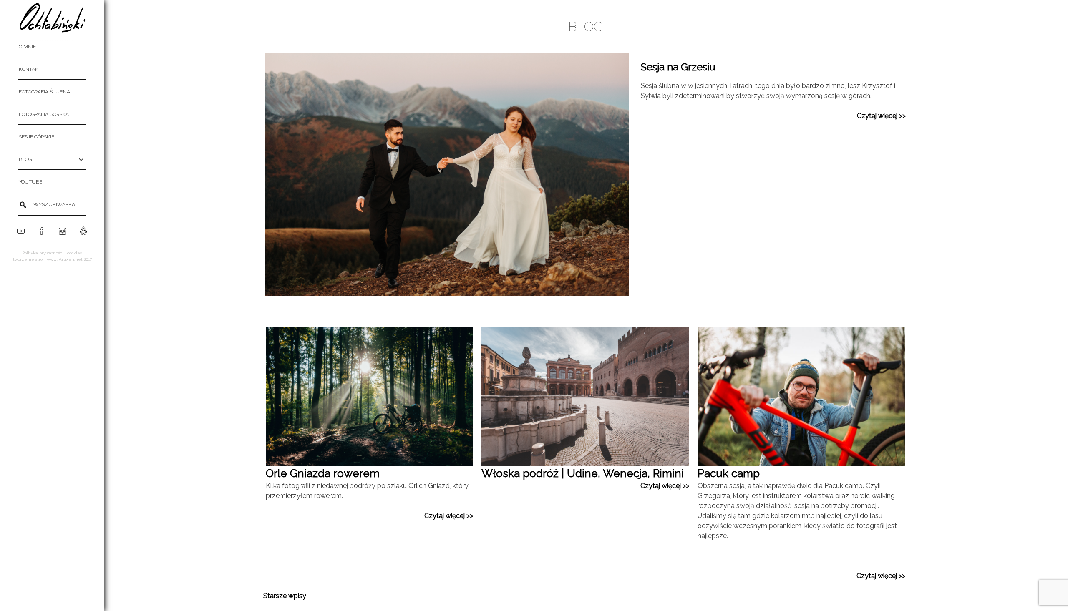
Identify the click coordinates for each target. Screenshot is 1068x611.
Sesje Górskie (36, 137)
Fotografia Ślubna (44, 92)
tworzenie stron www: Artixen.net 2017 (52, 259)
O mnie (27, 47)
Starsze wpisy (284, 596)
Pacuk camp (729, 473)
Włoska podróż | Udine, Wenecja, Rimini (582, 473)
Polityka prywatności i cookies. (52, 253)
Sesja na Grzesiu (678, 67)
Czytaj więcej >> (881, 116)
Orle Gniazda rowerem (323, 473)
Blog (25, 159)
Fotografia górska (44, 114)
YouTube (30, 182)
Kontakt (30, 69)
